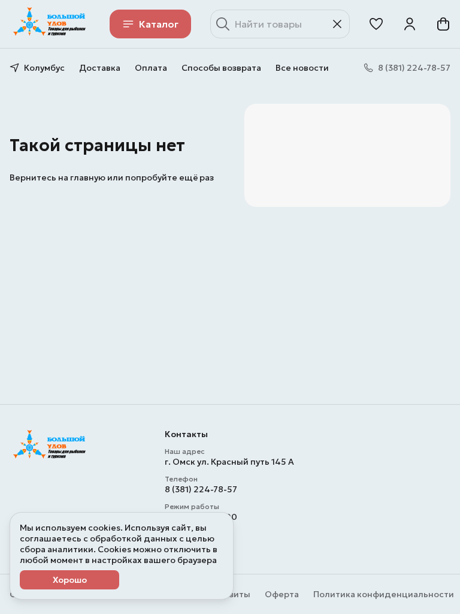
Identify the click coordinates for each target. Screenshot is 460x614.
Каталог (158, 24)
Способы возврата (221, 67)
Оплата (151, 67)
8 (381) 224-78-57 (201, 489)
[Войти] (409, 24)
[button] (376, 24)
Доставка (99, 67)
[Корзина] (443, 24)
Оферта (282, 594)
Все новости (302, 67)
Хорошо (70, 579)
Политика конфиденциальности (383, 594)
